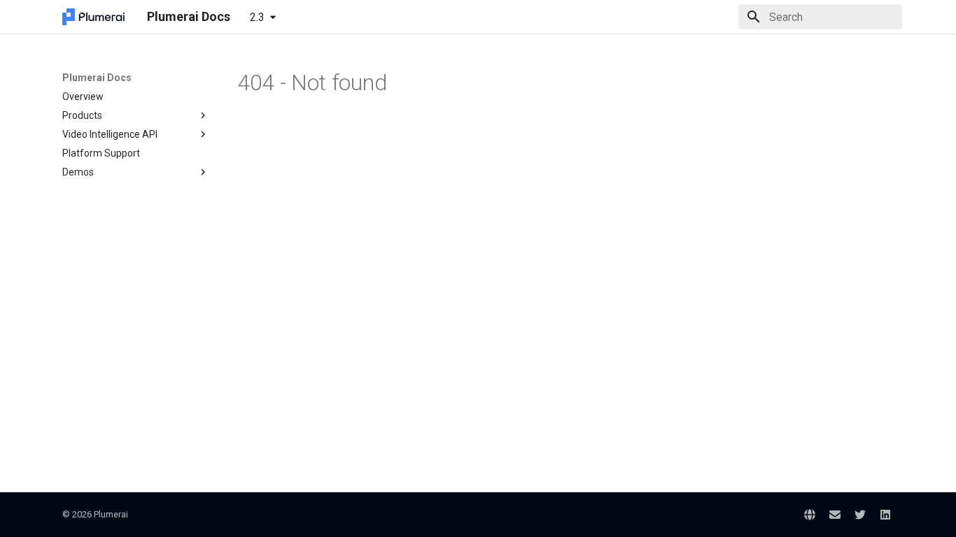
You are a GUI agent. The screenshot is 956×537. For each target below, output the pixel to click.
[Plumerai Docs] (93, 17)
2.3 (257, 17)
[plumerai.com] (810, 514)
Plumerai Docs (97, 77)
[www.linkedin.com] (885, 514)
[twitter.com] (860, 514)
